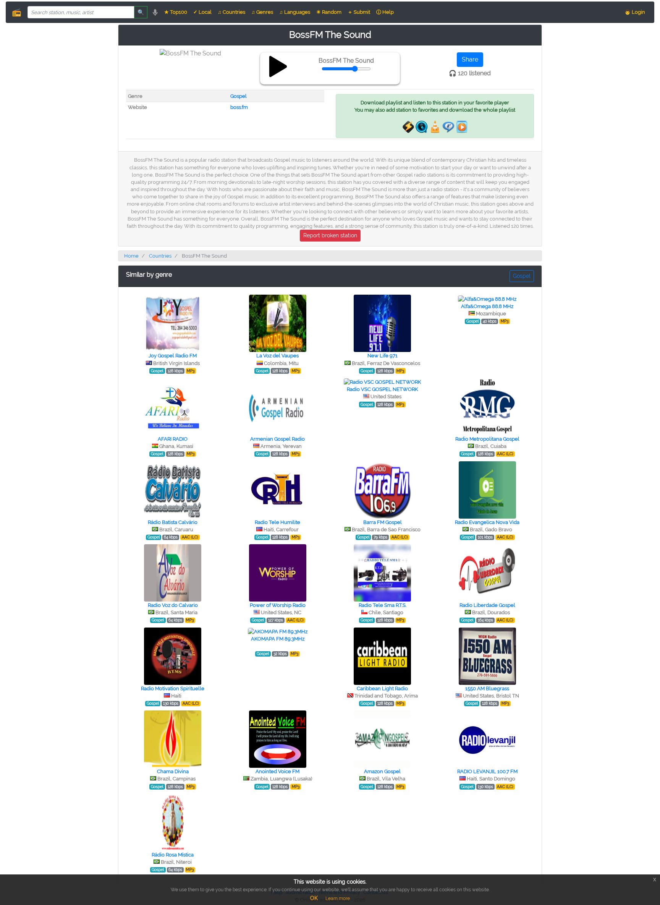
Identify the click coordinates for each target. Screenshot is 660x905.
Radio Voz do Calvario (173, 605)
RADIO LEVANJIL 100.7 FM (487, 771)
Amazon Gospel (382, 771)
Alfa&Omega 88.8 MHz (487, 306)
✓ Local (202, 12)
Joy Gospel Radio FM (173, 355)
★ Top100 (175, 12)
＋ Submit (359, 12)
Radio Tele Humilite (277, 522)
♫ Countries (231, 12)
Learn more (337, 898)
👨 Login (634, 12)
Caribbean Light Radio (382, 688)
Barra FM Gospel (382, 522)
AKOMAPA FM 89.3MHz (277, 639)
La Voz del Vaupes (277, 355)
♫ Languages (294, 12)
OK (314, 898)
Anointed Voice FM (277, 771)
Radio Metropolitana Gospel (487, 439)
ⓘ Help (385, 12)
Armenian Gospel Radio (277, 439)
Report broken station (330, 235)
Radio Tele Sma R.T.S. (382, 605)
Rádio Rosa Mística (173, 855)
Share (470, 59)
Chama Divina (173, 771)
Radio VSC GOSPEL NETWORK (382, 389)
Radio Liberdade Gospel (487, 605)
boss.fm (239, 107)
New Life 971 (382, 355)
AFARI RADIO (173, 439)
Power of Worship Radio (278, 605)
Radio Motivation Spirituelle (172, 688)
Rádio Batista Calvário (172, 522)
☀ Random (328, 12)
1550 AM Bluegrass (487, 688)
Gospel (238, 96)
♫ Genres (262, 12)
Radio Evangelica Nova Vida (487, 522)
